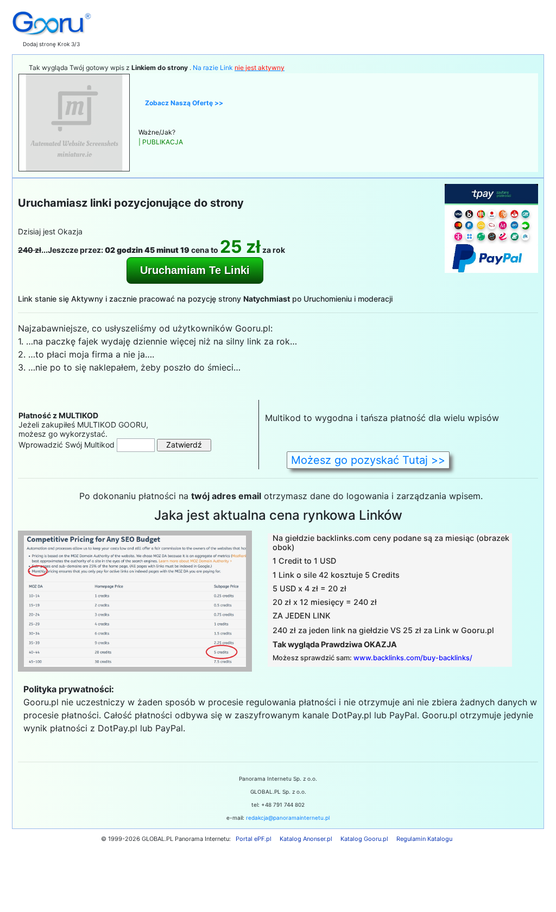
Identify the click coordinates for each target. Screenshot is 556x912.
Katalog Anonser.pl (306, 839)
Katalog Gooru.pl (364, 839)
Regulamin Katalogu (424, 839)
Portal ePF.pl (253, 839)
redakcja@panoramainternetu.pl (288, 817)
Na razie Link (239, 67)
